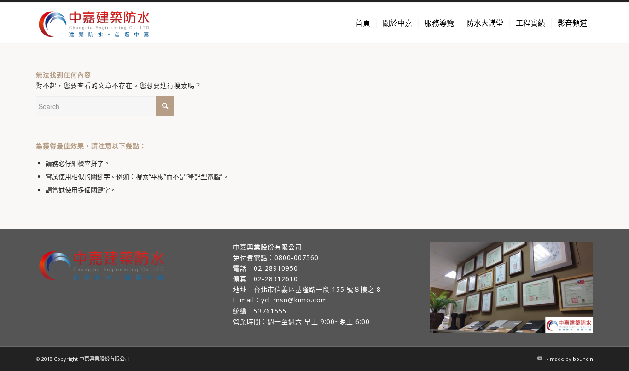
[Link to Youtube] (540, 358)
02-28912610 (276, 278)
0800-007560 (296, 257)
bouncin (583, 358)
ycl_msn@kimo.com (294, 300)
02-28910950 (276, 268)
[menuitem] (362, 23)
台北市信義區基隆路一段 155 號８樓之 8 (317, 289)
